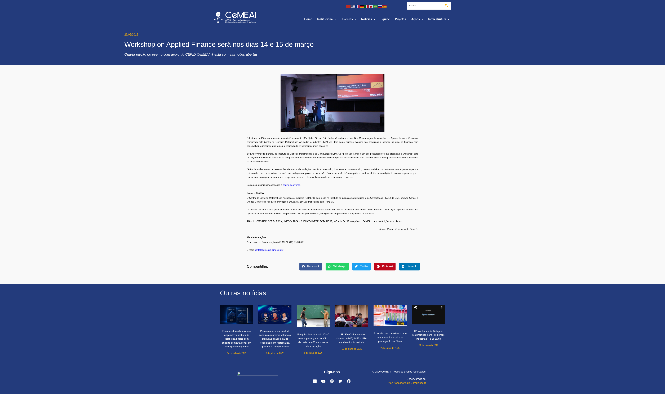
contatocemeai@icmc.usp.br (269, 250)
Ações (415, 19)
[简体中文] (348, 6)
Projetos (400, 19)
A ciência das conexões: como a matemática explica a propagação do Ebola (390, 337)
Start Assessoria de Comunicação (407, 382)
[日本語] (371, 6)
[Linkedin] (315, 381)
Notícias (366, 19)
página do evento (291, 185)
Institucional (325, 19)
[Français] (357, 6)
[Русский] (380, 6)
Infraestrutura (437, 19)
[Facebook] (349, 381)
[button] (327, 19)
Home (308, 19)
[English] (353, 6)
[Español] (384, 6)
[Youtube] (323, 381)
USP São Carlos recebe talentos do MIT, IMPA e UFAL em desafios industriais (351, 338)
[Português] (375, 6)
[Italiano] (366, 6)
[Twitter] (340, 381)
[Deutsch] (362, 6)
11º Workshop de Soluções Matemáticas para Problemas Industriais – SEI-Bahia (428, 335)
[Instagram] (332, 381)
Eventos (347, 19)
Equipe (385, 19)
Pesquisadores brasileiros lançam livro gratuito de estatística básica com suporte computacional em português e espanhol (236, 339)
